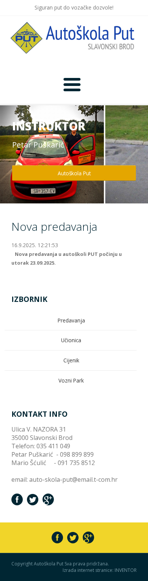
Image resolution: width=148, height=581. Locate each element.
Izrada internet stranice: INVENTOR (100, 570)
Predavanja (71, 320)
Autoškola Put (74, 173)
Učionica (71, 340)
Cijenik (71, 360)
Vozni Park (71, 380)
